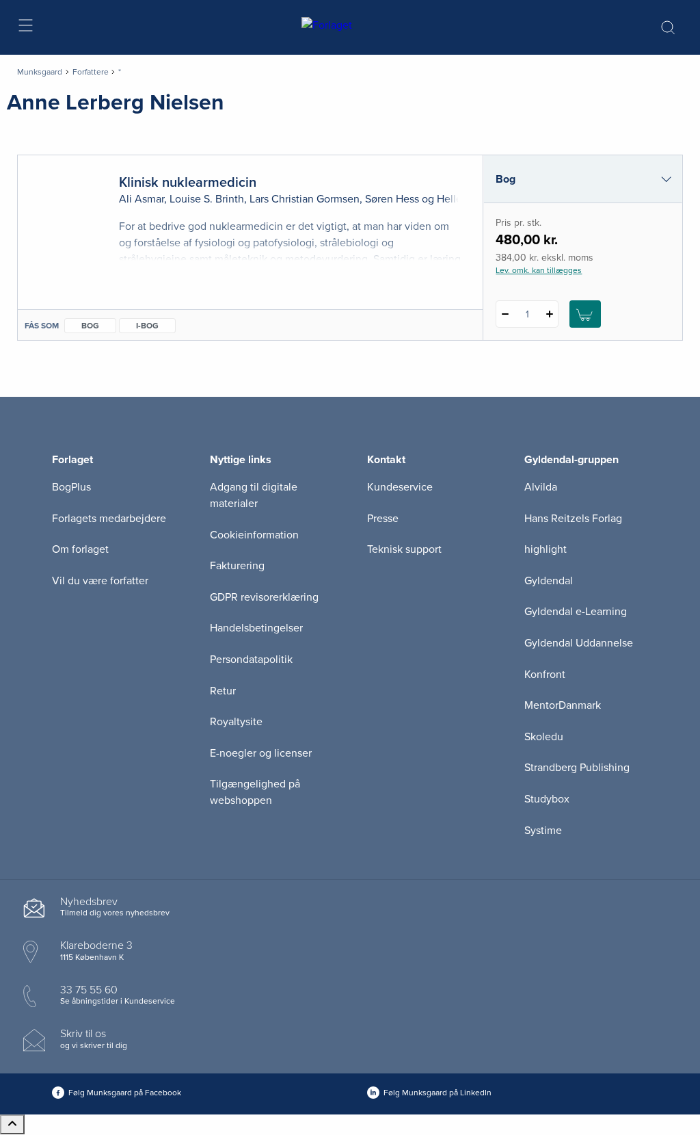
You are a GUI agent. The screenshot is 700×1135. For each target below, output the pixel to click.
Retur (223, 691)
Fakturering (237, 566)
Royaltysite (236, 722)
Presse (383, 518)
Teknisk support (404, 549)
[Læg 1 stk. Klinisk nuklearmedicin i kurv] (585, 314)
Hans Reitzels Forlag (573, 518)
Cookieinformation (254, 535)
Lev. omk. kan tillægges (539, 270)
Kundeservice (400, 487)
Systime (543, 830)
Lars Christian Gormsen (305, 199)
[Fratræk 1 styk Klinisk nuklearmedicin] (504, 314)
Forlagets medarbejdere (109, 518)
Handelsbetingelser (256, 628)
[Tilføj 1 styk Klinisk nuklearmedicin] (549, 314)
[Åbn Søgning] (668, 27)
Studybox (546, 799)
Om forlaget (80, 549)
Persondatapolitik (251, 659)
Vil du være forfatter (100, 581)
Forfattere (90, 72)
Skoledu (543, 737)
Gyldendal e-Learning (575, 611)
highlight (545, 549)
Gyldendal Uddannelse (578, 643)
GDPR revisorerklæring (264, 597)
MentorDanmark (562, 705)
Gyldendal (548, 581)
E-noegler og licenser (261, 753)
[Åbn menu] (25, 27)
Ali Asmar (141, 199)
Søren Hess (392, 199)
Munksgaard (39, 72)
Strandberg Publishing (577, 767)
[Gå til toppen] (12, 1124)
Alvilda (540, 487)
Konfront (544, 674)
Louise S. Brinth (207, 199)
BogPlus (71, 487)
